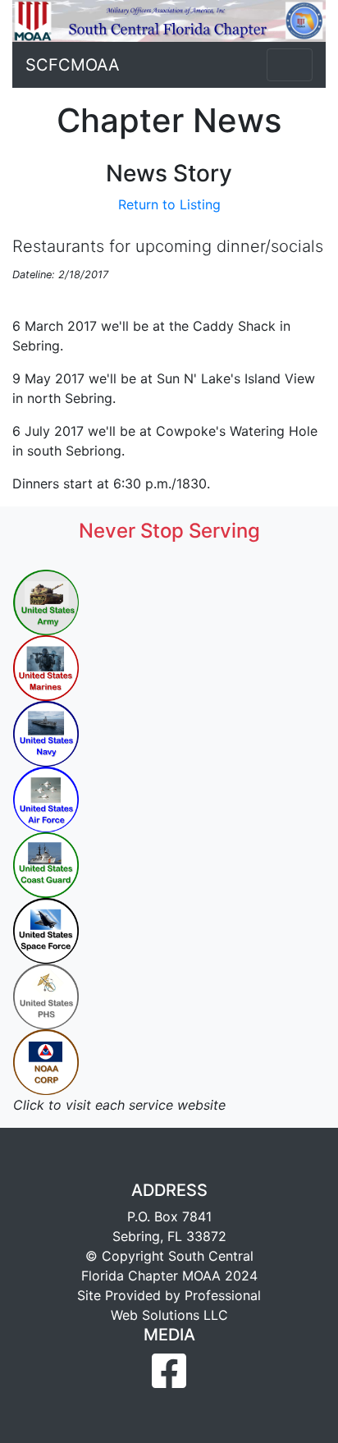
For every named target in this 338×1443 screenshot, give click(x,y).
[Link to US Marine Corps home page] (46, 666)
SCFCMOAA (72, 65)
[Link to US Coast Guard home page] (46, 863)
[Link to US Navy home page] (46, 732)
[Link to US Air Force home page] (46, 798)
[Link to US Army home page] (46, 601)
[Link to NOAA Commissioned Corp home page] (46, 1060)
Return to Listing (169, 204)
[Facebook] (169, 1380)
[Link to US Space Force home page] (46, 929)
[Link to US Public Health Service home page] (46, 995)
